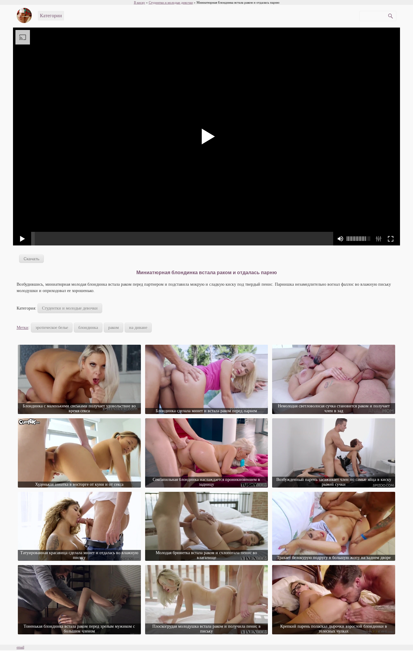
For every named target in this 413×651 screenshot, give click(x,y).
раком (113, 327)
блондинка (88, 327)
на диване (138, 327)
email (20, 647)
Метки (22, 327)
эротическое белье (51, 327)
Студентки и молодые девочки (70, 308)
